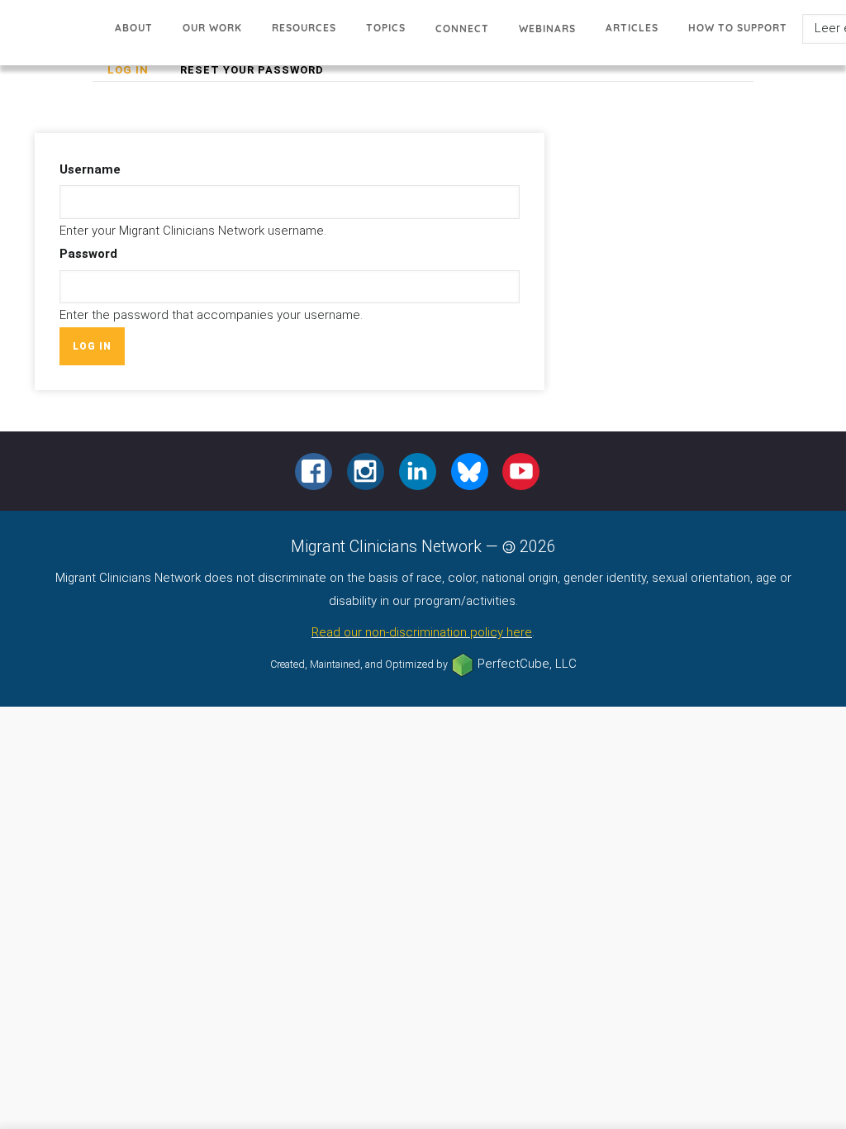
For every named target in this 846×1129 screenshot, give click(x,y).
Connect (462, 28)
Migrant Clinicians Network (50, 37)
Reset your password (252, 70)
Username (90, 169)
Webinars (547, 28)
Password (88, 253)
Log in (135, 72)
